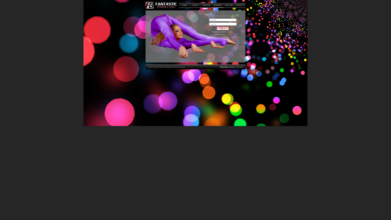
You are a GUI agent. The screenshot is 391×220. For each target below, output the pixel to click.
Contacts (239, 5)
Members (218, 5)
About (195, 5)
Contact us (230, 32)
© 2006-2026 (238, 67)
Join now (229, 5)
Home (184, 5)
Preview (206, 5)
